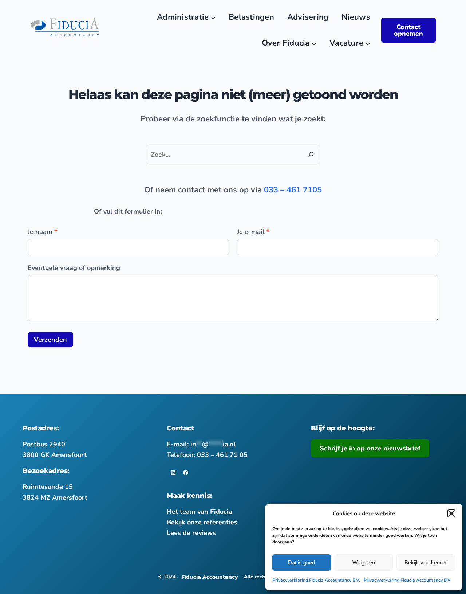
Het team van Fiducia (199, 511)
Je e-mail (253, 231)
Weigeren (363, 562)
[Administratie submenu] (213, 17)
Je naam (42, 231)
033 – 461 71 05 (222, 454)
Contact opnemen (408, 30)
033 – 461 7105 (293, 189)
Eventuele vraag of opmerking (74, 267)
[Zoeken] (311, 154)
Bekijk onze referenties (202, 522)
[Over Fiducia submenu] (314, 43)
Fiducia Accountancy (209, 577)
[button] (451, 513)
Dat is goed (301, 562)
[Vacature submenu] (368, 43)
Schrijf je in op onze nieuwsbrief (370, 448)
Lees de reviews (191, 532)
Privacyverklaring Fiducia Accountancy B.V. (316, 580)
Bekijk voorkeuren (425, 562)
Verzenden (50, 339)
